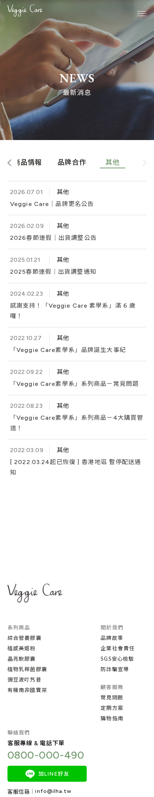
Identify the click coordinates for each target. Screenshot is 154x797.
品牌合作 (72, 162)
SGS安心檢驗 (117, 658)
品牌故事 (112, 637)
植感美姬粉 (21, 648)
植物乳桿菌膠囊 (27, 669)
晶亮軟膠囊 (21, 658)
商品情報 (27, 162)
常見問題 (112, 697)
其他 (112, 162)
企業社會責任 (118, 648)
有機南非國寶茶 (27, 689)
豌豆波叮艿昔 (24, 679)
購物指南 (112, 718)
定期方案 (112, 707)
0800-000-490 (45, 755)
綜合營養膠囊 (24, 637)
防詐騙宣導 (115, 669)
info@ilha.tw (53, 791)
